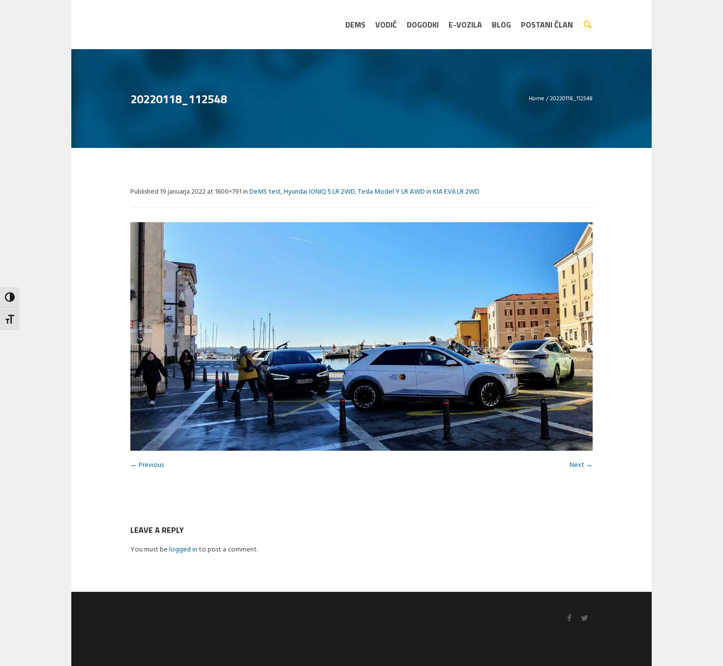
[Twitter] (584, 618)
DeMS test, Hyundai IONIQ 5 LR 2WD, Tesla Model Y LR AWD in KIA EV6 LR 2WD (364, 192)
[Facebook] (569, 618)
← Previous (147, 465)
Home (536, 99)
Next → (581, 465)
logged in (183, 549)
